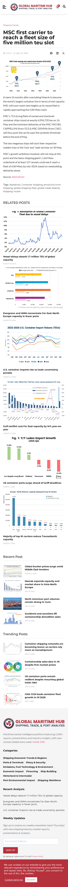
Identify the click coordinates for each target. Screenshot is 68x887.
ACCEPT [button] (31, 879)
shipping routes (12, 191)
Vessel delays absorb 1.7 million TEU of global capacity (33, 795)
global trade (44, 188)
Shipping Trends (11, 25)
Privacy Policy (37, 856)
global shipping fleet (25, 188)
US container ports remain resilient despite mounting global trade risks (44, 679)
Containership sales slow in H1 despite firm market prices (42, 663)
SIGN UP (10, 850)
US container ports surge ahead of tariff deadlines (32, 482)
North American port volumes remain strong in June (42, 601)
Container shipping (32, 184)
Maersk (56, 188)
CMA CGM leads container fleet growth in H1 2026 (43, 696)
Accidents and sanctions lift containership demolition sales (43, 615)
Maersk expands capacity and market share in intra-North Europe (42, 584)
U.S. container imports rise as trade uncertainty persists (34, 810)
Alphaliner (18, 176)
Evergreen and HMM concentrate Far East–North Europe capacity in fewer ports (31, 315)
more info (39, 741)
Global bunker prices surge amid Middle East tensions (44, 568)
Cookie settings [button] (14, 879)
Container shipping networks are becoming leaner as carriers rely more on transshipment (44, 646)
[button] (51, 53)
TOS (26, 856)
